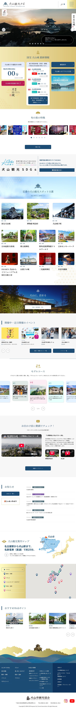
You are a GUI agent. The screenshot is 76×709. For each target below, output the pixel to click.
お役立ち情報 (32, 667)
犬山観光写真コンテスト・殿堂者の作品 (44, 678)
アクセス (17, 678)
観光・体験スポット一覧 (40, 351)
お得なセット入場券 (44, 671)
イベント (3, 678)
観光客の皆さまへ (57, 170)
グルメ (16, 667)
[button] (30, 43)
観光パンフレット (33, 673)
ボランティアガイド (34, 680)
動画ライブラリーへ (38, 468)
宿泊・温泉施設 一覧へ (38, 307)
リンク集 (41, 688)
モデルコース (5, 681)
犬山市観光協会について (63, 670)
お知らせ (59, 667)
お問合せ (59, 682)
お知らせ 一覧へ (10, 493)
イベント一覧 (63, 351)
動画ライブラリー (33, 678)
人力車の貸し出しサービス (45, 674)
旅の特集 (3, 671)
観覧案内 (63, 64)
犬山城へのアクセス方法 (63, 71)
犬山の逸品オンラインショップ (45, 684)
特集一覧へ (38, 147)
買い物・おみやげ (19, 671)
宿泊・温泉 (18, 674)
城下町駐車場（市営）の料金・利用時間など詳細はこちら (38, 100)
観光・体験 (4, 674)
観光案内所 (31, 671)
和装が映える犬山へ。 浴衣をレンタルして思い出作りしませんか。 (56, 39)
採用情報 (59, 679)
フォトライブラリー (34, 675)
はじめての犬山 (5, 667)
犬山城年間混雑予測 (12, 83)
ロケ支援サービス (43, 681)
